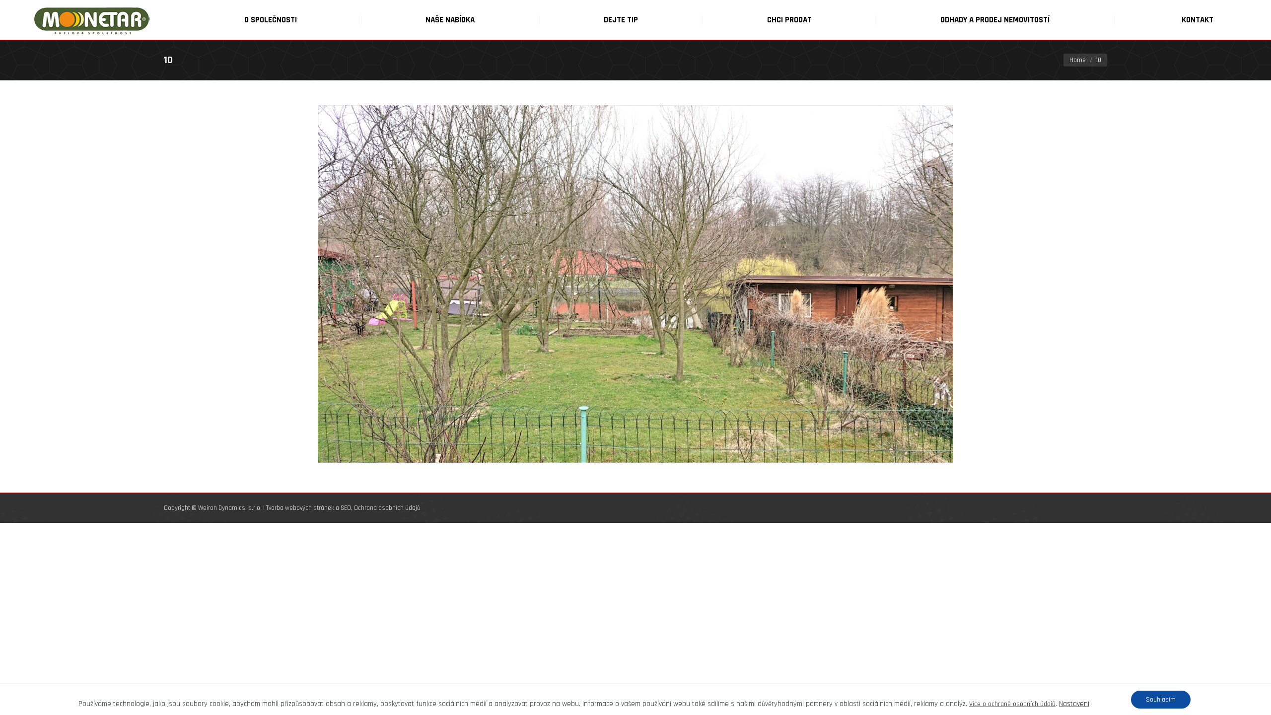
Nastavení (1074, 704)
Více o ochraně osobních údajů (1012, 704)
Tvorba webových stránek (300, 508)
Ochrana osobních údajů (387, 508)
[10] (635, 284)
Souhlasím (1161, 699)
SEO (346, 508)
